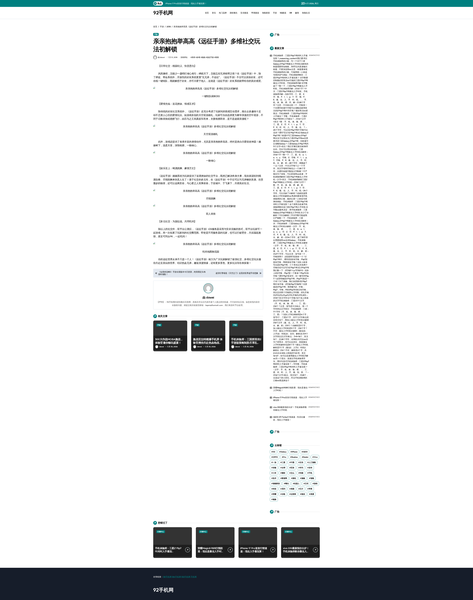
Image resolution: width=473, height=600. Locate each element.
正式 (306, 483)
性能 (301, 473)
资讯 (214, 13)
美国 (292, 489)
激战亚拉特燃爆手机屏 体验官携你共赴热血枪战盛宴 (207, 343)
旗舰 (303, 478)
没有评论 (184, 57)
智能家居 (266, 13)
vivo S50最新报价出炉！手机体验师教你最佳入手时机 (290, 408)
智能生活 (306, 13)
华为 (301, 468)
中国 (292, 462)
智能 (312, 478)
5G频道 (283, 13)
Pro (284, 457)
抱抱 (203, 57)
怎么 (292, 473)
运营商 (293, 494)
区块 (292, 468)
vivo (316, 457)
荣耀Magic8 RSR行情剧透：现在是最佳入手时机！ (290, 389)
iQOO (305, 452)
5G (274, 452)
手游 (275, 13)
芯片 (301, 489)
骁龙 (303, 494)
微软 (283, 473)
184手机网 (176, 577)
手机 (310, 473)
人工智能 (312, 462)
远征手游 (210, 57)
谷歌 (283, 494)
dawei (210, 297)
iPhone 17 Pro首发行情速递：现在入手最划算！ (290, 398)
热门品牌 (223, 13)
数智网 (284, 478)
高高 (217, 57)
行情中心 (160, 532)
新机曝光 (233, 13)
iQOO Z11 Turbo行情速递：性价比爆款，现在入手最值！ (289, 418)
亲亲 (193, 57)
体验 (274, 468)
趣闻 (297, 13)
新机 (294, 478)
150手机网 (185, 577)
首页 (207, 13)
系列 (283, 489)
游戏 (315, 483)
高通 (312, 494)
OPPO (275, 457)
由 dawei (161, 57)
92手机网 (163, 12)
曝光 (287, 483)
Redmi (305, 457)
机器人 (296, 483)
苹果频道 (255, 13)
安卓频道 (244, 13)
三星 (283, 462)
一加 (274, 462)
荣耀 (274, 494)
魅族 (274, 499)
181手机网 (167, 577)
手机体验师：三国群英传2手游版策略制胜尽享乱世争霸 (246, 343)
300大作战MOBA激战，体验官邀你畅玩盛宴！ (169, 341)
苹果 (310, 489)
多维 (198, 57)
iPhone (294, 452)
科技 (274, 489)
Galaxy (283, 452)
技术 (274, 478)
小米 (274, 473)
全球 (283, 468)
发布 (310, 468)
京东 (301, 462)
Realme (295, 457)
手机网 (194, 577)
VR (290, 13)
